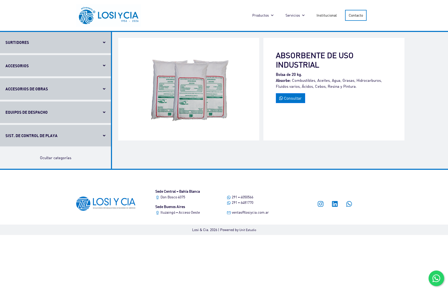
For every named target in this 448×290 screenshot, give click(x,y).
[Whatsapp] (349, 203)
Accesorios (17, 65)
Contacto (356, 15)
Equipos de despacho (26, 112)
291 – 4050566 (242, 197)
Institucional (327, 15)
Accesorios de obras (26, 88)
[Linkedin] (334, 203)
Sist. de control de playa (31, 135)
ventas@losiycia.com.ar (250, 212)
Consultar (292, 98)
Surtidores (17, 42)
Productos (260, 15)
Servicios (292, 15)
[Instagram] (320, 203)
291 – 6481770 (242, 202)
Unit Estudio (247, 230)
